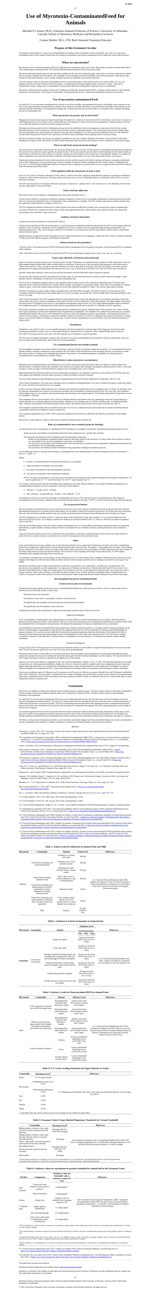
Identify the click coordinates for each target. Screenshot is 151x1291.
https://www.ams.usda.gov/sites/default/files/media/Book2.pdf (92, 811)
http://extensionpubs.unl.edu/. (71, 1267)
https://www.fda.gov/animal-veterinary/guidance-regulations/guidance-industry (50, 1251)
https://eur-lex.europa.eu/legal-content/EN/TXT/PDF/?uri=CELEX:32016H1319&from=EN (72, 753)
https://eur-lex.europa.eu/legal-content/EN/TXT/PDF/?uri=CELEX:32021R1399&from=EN (71, 761)
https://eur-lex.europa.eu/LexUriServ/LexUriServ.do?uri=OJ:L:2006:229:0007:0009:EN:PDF (62, 742)
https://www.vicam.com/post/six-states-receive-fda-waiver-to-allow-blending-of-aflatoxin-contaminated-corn (71, 1257)
